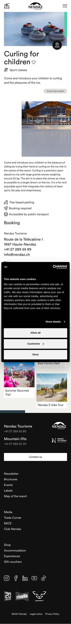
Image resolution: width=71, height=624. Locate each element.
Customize (33, 343)
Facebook (15, 578)
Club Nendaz (12, 529)
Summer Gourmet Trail (17, 392)
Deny (36, 354)
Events (8, 485)
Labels (8, 490)
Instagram (6, 578)
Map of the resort (15, 496)
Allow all (36, 332)
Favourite (34, 62)
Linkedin (25, 578)
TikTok (43, 578)
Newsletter (11, 473)
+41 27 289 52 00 (15, 444)
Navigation (64, 5)
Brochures (10, 479)
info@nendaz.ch (17, 254)
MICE (8, 523)
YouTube (34, 578)
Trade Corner (12, 518)
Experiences (12, 556)
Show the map (57, 45)
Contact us (35, 457)
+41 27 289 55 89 (17, 249)
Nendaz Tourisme (59, 425)
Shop (7, 545)
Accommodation (15, 550)
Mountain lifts (15, 439)
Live (7, 6)
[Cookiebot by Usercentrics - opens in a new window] (52, 267)
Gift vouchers (13, 562)
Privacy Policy (52, 614)
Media (8, 512)
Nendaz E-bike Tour (51, 405)
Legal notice (36, 614)
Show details (53, 321)
